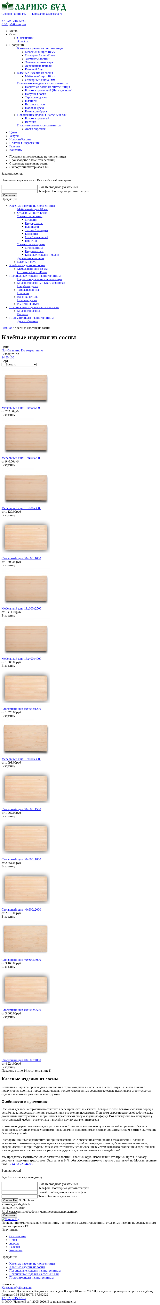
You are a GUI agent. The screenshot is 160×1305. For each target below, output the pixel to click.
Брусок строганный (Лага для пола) (48, 90)
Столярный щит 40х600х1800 (21, 859)
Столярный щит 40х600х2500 (21, 1010)
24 (3, 357)
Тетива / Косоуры (36, 230)
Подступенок (34, 223)
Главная (7, 327)
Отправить (9, 195)
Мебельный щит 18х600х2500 (21, 608)
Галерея (14, 1246)
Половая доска (34, 107)
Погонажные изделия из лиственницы (42, 83)
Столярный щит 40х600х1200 (21, 708)
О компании (17, 1236)
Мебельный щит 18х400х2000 (21, 407)
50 (7, 357)
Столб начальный (36, 237)
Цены (13, 1239)
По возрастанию (32, 350)
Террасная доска (36, 97)
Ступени (31, 219)
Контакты (15, 1250)
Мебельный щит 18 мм (40, 51)
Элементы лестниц (37, 58)
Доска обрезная (35, 128)
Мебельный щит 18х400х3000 (21, 508)
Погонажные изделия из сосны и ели (42, 114)
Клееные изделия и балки (42, 254)
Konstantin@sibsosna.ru (47, 13)
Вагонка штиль (35, 104)
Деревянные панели (38, 65)
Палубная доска (35, 93)
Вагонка (30, 121)
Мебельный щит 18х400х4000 (21, 658)
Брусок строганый (37, 118)
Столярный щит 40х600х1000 (21, 558)
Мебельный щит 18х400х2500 (21, 458)
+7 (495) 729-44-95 (20, 1164)
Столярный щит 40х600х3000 (21, 959)
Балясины (31, 233)
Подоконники (34, 251)
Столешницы (34, 247)
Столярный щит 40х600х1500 (21, 809)
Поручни (31, 240)
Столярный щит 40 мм (40, 55)
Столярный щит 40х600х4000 (21, 1060)
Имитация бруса (36, 111)
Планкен (31, 100)
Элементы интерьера (39, 62)
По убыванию (11, 350)
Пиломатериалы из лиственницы (39, 125)
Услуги (14, 1243)
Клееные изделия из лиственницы (40, 48)
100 (11, 357)
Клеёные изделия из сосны (35, 72)
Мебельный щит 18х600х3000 (21, 759)
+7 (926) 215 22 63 (14, 20)
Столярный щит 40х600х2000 (21, 909)
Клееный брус (34, 69)
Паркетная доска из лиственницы (47, 86)
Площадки (32, 226)
